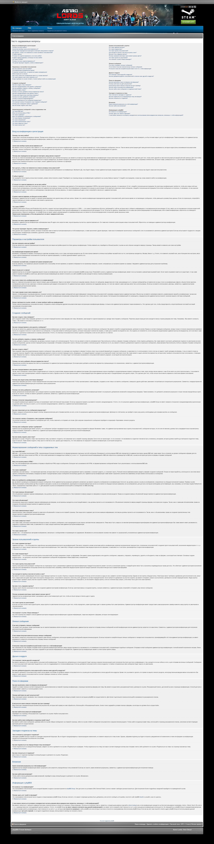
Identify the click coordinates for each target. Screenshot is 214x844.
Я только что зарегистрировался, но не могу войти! (26, 56)
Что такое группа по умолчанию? (118, 57)
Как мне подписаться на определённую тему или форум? (125, 96)
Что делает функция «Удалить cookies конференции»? (27, 62)
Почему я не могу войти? (19, 47)
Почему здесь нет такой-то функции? (119, 113)
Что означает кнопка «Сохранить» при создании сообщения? (29, 102)
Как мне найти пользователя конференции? (121, 87)
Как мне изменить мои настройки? (22, 68)
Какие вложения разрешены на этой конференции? (123, 104)
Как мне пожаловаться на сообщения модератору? (26, 100)
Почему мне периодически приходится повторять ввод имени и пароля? (33, 50)
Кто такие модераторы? (115, 49)
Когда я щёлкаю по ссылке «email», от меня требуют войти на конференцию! (34, 79)
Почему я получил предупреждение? (22, 98)
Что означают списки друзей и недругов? (120, 74)
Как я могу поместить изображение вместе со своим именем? (30, 75)
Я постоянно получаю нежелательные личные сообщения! (125, 67)
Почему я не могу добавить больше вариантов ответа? (28, 91)
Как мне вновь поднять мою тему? (22, 105)
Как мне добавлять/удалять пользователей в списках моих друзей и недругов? (131, 76)
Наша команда (140, 824)
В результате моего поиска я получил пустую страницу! (125, 85)
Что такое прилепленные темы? (21, 121)
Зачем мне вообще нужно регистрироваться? (25, 49)
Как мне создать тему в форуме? (21, 84)
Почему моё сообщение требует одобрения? (25, 103)
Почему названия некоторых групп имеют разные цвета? (125, 56)
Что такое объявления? (19, 120)
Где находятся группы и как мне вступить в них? (123, 52)
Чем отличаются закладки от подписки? (120, 94)
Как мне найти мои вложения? (117, 106)
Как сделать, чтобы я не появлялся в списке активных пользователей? (32, 52)
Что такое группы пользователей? (118, 50)
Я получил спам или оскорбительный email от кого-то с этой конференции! (130, 68)
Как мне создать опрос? (19, 90)
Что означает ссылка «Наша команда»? (120, 59)
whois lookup (132, 805)
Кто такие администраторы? (117, 47)
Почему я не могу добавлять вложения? (23, 96)
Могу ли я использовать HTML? (21, 113)
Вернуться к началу (20, 141)
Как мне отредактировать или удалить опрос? (25, 93)
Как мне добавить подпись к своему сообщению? (26, 88)
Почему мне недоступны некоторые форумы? (25, 95)
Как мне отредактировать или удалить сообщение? (26, 86)
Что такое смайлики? (18, 114)
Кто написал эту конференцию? (118, 111)
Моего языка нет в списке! (19, 73)
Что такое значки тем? (18, 125)
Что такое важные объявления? (21, 118)
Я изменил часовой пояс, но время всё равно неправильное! (29, 72)
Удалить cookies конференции (158, 824)
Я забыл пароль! (17, 54)
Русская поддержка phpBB (107, 820)
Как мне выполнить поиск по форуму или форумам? (124, 82)
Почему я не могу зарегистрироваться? (23, 61)
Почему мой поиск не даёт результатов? (120, 83)
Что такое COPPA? (17, 59)
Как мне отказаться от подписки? (118, 98)
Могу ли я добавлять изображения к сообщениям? (26, 116)
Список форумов (18, 36)
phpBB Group (71, 788)
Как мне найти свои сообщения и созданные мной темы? (125, 89)
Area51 (141, 797)
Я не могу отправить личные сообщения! (120, 65)
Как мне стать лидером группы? (118, 54)
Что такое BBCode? (17, 111)
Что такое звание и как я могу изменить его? (25, 77)
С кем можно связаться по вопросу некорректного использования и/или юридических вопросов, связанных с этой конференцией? (146, 115)
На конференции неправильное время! (23, 70)
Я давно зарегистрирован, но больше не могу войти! (27, 57)
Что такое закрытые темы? (20, 123)
